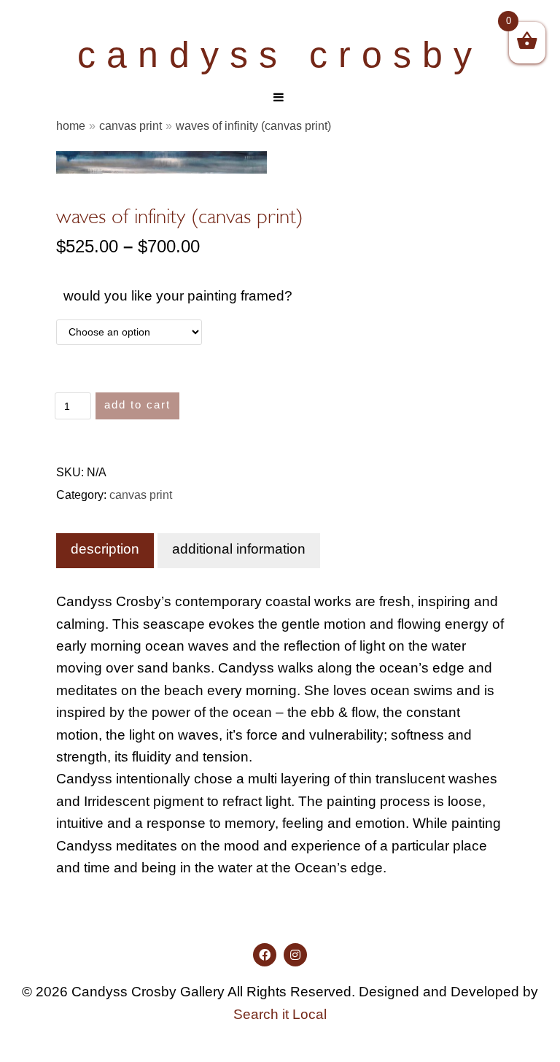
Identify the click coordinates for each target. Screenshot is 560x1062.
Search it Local (280, 1014)
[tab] (105, 550)
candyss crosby (280, 54)
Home (70, 125)
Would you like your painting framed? (177, 295)
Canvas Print (130, 125)
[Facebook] (264, 954)
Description (105, 549)
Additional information (239, 549)
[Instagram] (295, 954)
